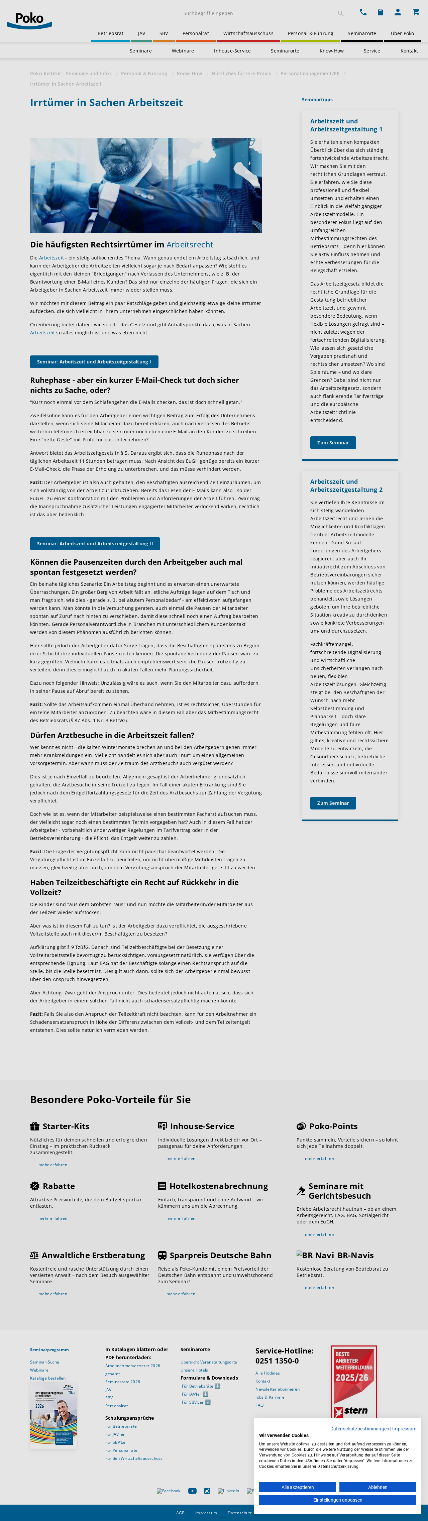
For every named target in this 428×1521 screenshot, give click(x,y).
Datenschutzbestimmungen (360, 1428)
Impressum (404, 1428)
